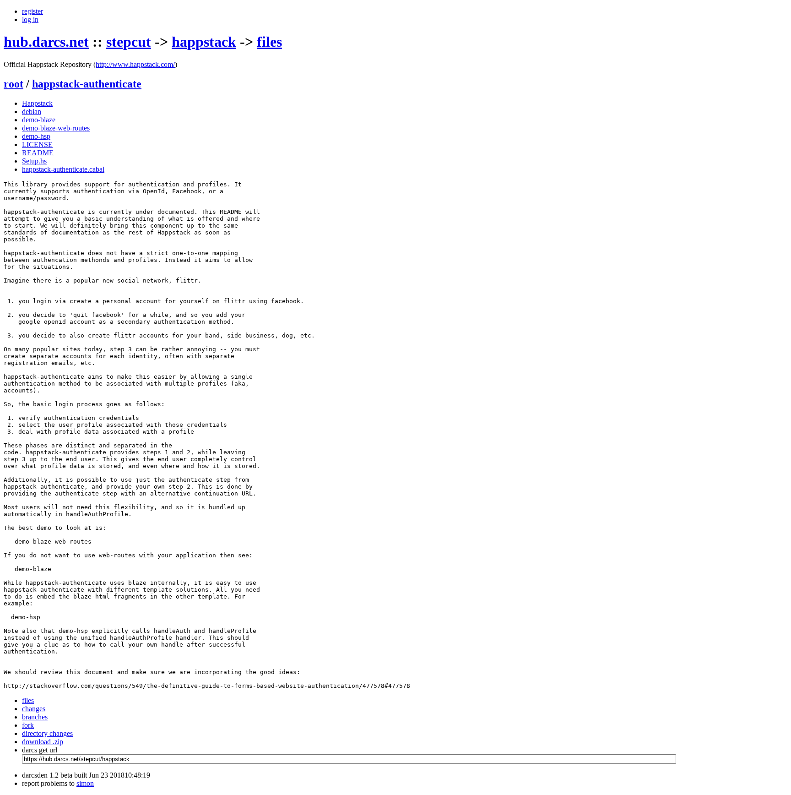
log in (30, 19)
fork (28, 725)
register (32, 11)
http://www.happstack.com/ (135, 64)
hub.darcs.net (46, 41)
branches (35, 717)
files (269, 41)
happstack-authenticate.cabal (63, 169)
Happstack (37, 103)
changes (33, 709)
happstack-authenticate (86, 84)
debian (31, 111)
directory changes (47, 733)
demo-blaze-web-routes (56, 128)
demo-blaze (38, 120)
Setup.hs (34, 161)
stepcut (128, 41)
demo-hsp (36, 136)
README (38, 153)
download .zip (42, 742)
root (13, 84)
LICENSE (37, 144)
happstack (204, 41)
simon (85, 783)
